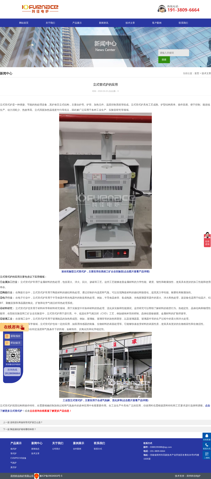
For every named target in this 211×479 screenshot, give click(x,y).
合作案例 (77, 449)
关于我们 (50, 22)
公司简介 (56, 449)
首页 (196, 73)
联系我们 (183, 22)
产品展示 (77, 22)
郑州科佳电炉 (193, 476)
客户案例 (156, 22)
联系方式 (98, 449)
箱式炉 (14, 449)
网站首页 (23, 22)
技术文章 (130, 22)
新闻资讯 (103, 22)
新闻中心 (36, 443)
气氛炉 (14, 463)
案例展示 (78, 443)
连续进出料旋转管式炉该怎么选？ (26, 422)
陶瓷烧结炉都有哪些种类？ (23, 429)
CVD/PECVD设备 (18, 458)
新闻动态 (35, 449)
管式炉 (14, 453)
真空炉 (14, 467)
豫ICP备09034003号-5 (51, 476)
